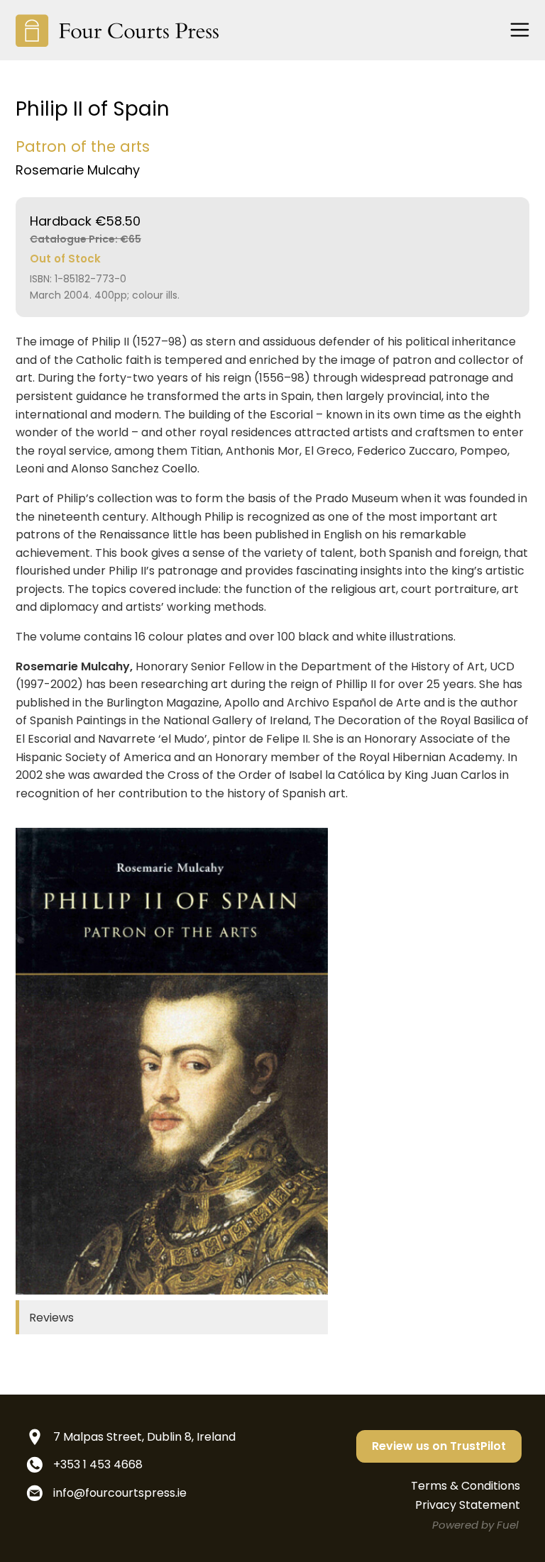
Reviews (51, 1317)
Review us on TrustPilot (439, 1446)
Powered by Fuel (475, 1524)
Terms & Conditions (465, 1486)
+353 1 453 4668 (98, 1464)
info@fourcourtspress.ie (120, 1493)
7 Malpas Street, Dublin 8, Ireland (144, 1437)
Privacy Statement (467, 1505)
